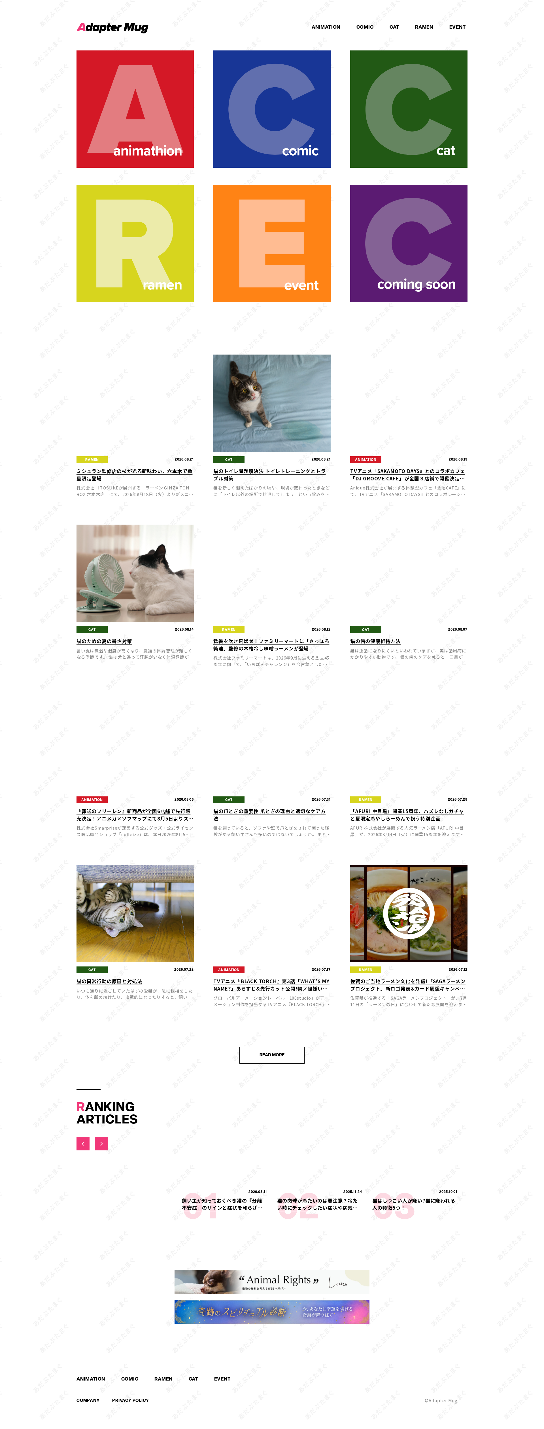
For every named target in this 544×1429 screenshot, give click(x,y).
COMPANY (88, 1400)
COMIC (365, 27)
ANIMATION (326, 27)
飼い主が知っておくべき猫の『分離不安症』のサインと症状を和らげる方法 (222, 1207)
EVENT (457, 27)
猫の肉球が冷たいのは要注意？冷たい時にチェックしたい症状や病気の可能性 (317, 1207)
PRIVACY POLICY (130, 1400)
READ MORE (272, 1054)
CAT (394, 27)
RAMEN (424, 27)
